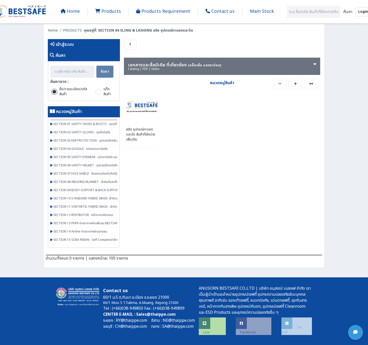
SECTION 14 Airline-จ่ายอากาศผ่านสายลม (80, 231)
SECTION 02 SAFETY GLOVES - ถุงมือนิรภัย (81, 132)
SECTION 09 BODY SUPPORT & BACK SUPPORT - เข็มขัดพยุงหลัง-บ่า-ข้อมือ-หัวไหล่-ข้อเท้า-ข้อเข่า (116, 190)
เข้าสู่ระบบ (64, 44)
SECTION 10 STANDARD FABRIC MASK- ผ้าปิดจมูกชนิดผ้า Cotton (97, 198)
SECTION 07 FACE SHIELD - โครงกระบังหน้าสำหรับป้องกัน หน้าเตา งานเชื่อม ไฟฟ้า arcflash (110, 173)
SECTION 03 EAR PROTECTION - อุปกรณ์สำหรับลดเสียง (89, 140)
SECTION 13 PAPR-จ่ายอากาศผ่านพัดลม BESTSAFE (86, 223)
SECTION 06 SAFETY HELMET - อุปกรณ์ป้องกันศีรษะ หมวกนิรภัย (94, 165)
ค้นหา (347, 12)
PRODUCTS (72, 30)
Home (53, 30)
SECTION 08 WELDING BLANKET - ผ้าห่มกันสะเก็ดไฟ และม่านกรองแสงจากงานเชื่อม (105, 182)
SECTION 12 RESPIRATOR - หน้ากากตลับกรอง (83, 215)
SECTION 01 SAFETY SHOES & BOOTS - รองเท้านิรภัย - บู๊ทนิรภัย (95, 124)
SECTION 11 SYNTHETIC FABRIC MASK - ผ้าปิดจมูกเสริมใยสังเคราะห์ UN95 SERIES (107, 206)
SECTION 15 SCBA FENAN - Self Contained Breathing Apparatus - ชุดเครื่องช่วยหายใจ (111, 240)
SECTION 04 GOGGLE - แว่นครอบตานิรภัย (80, 149)
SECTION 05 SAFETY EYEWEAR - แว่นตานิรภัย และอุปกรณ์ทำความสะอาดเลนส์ (101, 157)
